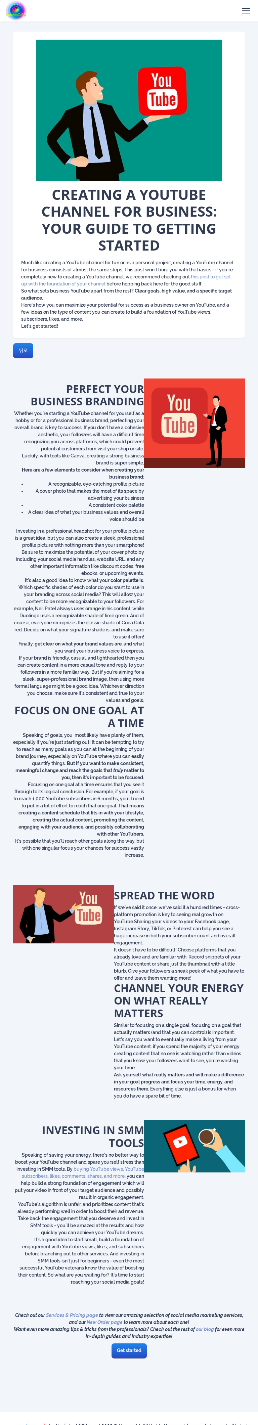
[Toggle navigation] (245, 10)
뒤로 (23, 350)
